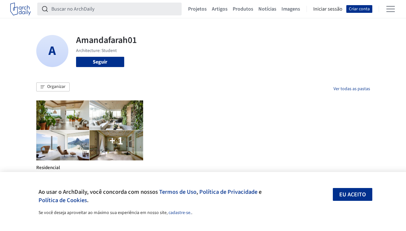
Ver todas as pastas (351, 89)
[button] (53, 86)
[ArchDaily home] (20, 9)
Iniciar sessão (327, 9)
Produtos (243, 9)
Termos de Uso (177, 192)
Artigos (220, 9)
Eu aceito (352, 195)
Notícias (267, 9)
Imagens (290, 9)
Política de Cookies (63, 200)
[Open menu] (390, 9)
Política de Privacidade (228, 192)
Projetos (197, 9)
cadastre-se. (179, 213)
